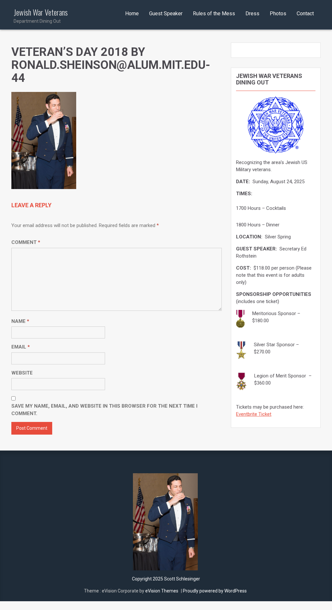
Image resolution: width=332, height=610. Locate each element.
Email (20, 347)
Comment (25, 242)
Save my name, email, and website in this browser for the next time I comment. (104, 409)
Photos (278, 13)
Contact (305, 13)
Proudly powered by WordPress (215, 590)
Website (22, 373)
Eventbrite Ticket (253, 414)
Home (132, 13)
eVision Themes (161, 590)
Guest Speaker (166, 13)
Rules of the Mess (214, 13)
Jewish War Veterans (41, 16)
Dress (252, 13)
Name (20, 321)
